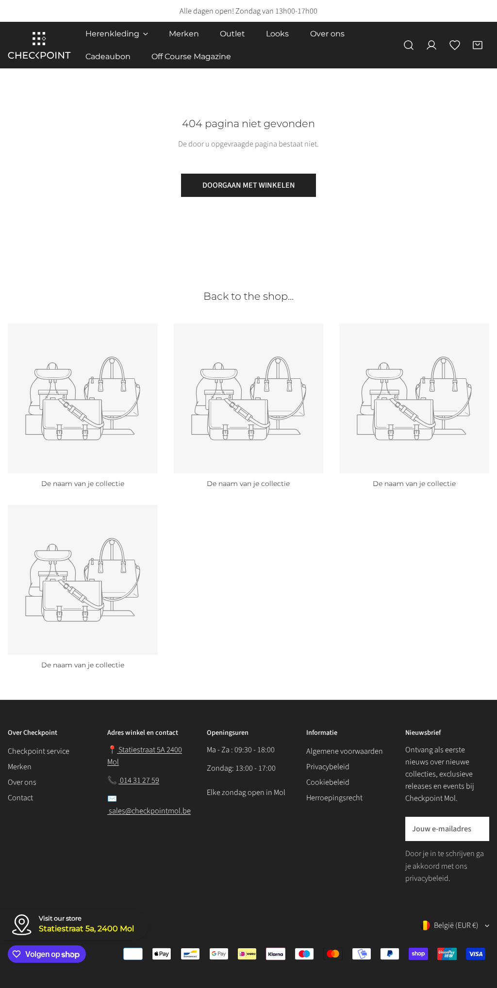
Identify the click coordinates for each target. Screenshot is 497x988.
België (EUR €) (456, 925)
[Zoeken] (408, 45)
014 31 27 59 (138, 780)
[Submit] (476, 828)
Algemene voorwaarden (344, 751)
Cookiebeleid (327, 782)
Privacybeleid (327, 766)
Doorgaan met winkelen (248, 185)
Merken (20, 766)
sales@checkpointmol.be (149, 810)
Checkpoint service (38, 751)
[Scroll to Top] (478, 929)
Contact (20, 797)
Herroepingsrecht (334, 797)
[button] (477, 45)
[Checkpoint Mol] (39, 45)
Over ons (22, 782)
